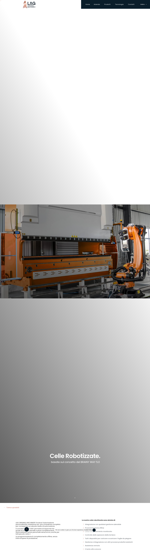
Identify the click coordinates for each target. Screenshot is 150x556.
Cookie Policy (88, 530)
